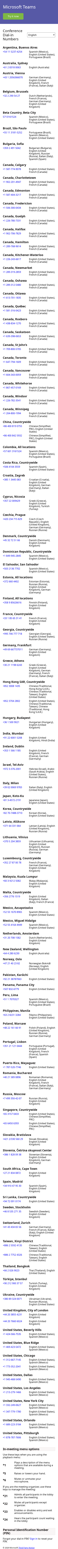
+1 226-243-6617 (12, 259)
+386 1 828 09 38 (12, 1154)
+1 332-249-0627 (12, 1405)
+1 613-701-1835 (12, 297)
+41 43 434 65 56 (12, 1227)
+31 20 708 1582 (12, 937)
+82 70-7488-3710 (12, 813)
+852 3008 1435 (11, 686)
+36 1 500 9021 (11, 722)
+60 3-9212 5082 (12, 880)
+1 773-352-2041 (12, 1366)
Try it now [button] (13, 16)
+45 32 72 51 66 (11, 540)
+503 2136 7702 (11, 568)
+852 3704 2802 (11, 701)
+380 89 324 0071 (12, 1298)
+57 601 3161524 (12, 451)
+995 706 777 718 (12, 633)
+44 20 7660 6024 (12, 1321)
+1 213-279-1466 (12, 1392)
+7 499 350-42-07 (12, 1098)
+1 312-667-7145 (12, 1359)
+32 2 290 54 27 (11, 95)
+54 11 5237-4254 (12, 51)
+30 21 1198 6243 (12, 665)
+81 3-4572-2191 (12, 800)
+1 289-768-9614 (12, 246)
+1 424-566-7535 (12, 1334)
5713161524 (9, 116)
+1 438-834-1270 (12, 323)
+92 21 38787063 (12, 979)
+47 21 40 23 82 (11, 963)
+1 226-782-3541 (12, 400)
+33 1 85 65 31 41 (12, 618)
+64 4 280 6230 (11, 953)
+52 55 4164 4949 (12, 924)
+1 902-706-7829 (12, 233)
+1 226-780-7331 (12, 220)
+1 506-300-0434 (12, 207)
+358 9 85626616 (12, 602)
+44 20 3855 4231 (12, 1314)
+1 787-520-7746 (12, 1067)
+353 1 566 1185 (12, 750)
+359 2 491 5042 (12, 148)
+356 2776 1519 (11, 896)
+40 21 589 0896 (12, 1077)
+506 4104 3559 (11, 466)
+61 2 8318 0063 (12, 67)
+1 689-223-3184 (12, 1424)
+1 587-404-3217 (12, 194)
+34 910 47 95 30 (12, 1185)
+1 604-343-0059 (12, 374)
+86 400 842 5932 (12, 435)
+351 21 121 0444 (12, 1046)
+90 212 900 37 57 (13, 1283)
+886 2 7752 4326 (12, 1254)
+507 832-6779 (11, 989)
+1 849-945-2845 (12, 555)
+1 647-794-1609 (12, 362)
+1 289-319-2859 (12, 272)
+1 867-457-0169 (12, 387)
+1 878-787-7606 (12, 1437)
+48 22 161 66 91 (12, 1027)
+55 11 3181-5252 (12, 132)
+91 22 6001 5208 (12, 737)
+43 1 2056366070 (13, 77)
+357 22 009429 (11, 500)
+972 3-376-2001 (12, 769)
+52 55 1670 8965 (12, 912)
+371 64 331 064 (12, 825)
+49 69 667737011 (13, 649)
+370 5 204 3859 (12, 841)
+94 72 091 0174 (12, 1201)
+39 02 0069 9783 (12, 787)
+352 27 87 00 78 (12, 862)
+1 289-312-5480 (12, 284)
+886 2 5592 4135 (12, 1245)
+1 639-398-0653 (12, 336)
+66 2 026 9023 (11, 1270)
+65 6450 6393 (11, 1123)
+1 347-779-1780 (12, 1411)
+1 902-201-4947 (12, 182)
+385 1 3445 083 (12, 479)
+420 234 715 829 (12, 519)
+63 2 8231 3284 (12, 1015)
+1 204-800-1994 (12, 413)
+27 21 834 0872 (12, 1173)
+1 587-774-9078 (12, 169)
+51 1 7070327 (11, 999)
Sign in (33, 1538)
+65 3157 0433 (11, 1114)
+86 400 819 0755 (12, 426)
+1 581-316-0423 (12, 310)
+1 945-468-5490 (12, 1379)
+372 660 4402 (11, 581)
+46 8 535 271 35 (12, 1211)
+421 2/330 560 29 (13, 1139)
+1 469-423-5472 (12, 1347)
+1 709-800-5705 (12, 349)
